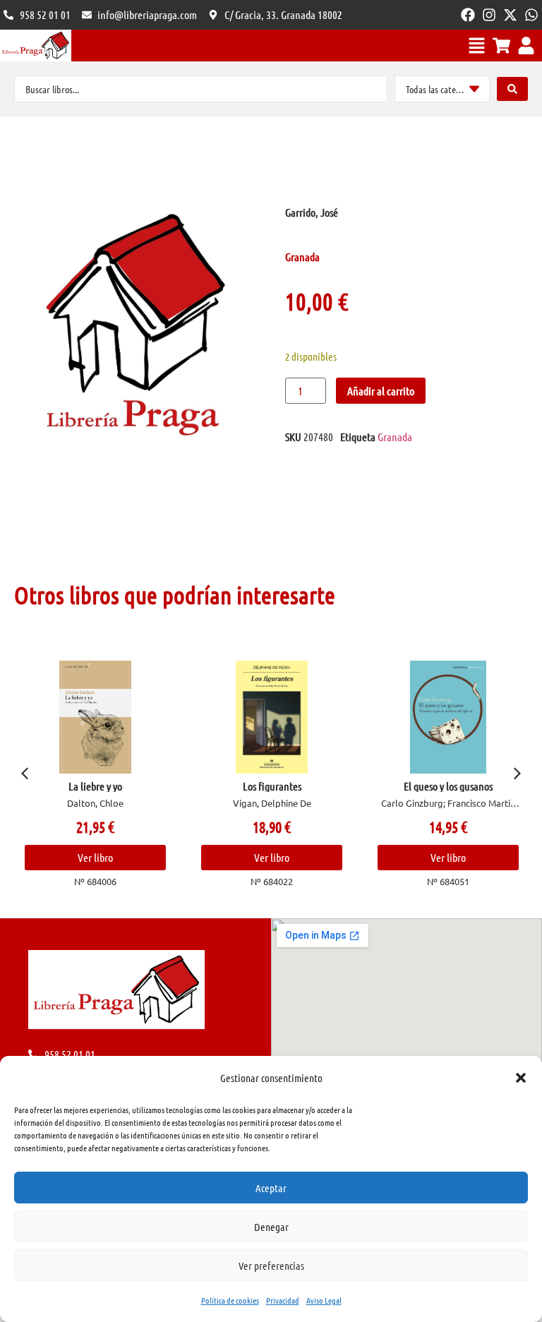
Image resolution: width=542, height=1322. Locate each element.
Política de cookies (230, 1300)
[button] (521, 1078)
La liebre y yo (95, 786)
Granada (395, 436)
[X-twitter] (510, 15)
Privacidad (282, 1300)
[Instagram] (489, 15)
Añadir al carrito (380, 390)
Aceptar (271, 1188)
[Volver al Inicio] (35, 45)
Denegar (271, 1226)
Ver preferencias (271, 1265)
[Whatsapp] (531, 15)
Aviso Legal (324, 1300)
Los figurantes (272, 786)
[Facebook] (468, 15)
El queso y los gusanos (448, 786)
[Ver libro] (95, 717)
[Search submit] (512, 89)
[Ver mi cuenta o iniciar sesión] (526, 45)
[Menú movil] (477, 45)
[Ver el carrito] (501, 45)
